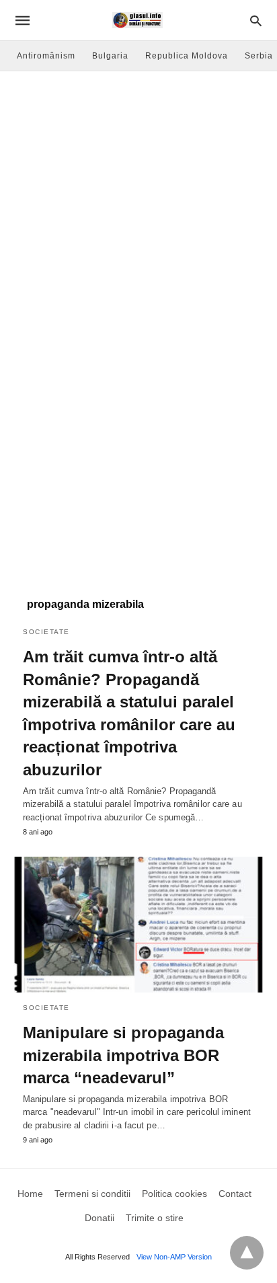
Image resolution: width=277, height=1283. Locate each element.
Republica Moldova (186, 56)
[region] (138, 469)
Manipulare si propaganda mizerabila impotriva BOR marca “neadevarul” (123, 1055)
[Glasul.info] (137, 20)
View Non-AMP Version (174, 1257)
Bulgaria (110, 56)
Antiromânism (46, 56)
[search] (256, 20)
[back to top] (247, 1253)
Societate (46, 631)
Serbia (259, 56)
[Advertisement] (138, 216)
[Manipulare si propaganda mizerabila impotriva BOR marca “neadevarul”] (138, 925)
